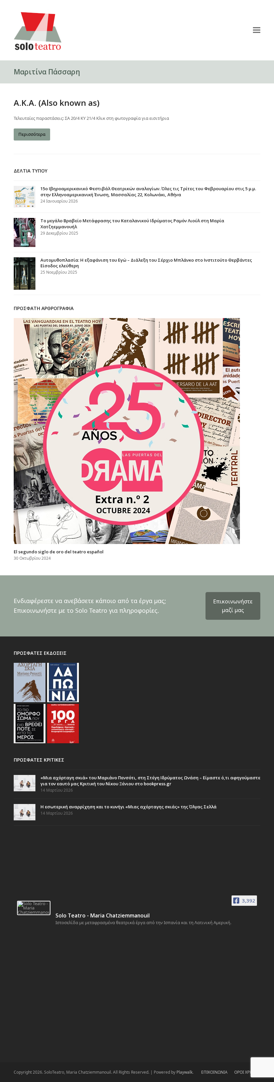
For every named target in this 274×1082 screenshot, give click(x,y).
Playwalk (184, 1072)
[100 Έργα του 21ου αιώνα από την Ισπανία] (63, 723)
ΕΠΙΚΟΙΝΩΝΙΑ (214, 1072)
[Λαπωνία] (63, 682)
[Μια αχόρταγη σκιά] (29, 682)
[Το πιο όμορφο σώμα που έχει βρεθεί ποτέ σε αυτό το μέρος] (29, 723)
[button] (256, 30)
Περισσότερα (31, 134)
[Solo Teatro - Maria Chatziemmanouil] (33, 908)
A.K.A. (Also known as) (57, 102)
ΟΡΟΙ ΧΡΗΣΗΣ (247, 1072)
